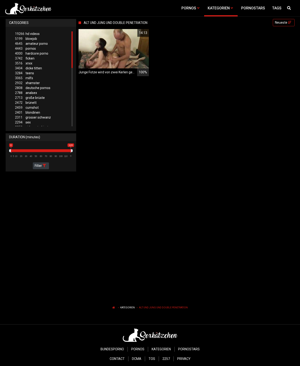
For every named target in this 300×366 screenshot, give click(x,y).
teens (24, 73)
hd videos (27, 34)
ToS (152, 359)
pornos (25, 48)
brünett (26, 103)
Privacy (184, 359)
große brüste (30, 98)
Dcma (136, 359)
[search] (289, 8)
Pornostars (189, 349)
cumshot (27, 107)
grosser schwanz (33, 117)
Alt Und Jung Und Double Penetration (163, 307)
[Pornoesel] (28, 8)
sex (23, 122)
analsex (26, 93)
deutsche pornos (32, 88)
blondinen (27, 112)
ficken (24, 58)
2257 (166, 359)
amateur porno (31, 43)
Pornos (137, 349)
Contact (117, 359)
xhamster (27, 83)
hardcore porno (31, 53)
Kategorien (127, 307)
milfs (24, 78)
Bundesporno (112, 349)
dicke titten (28, 68)
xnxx (23, 63)
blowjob (26, 39)
